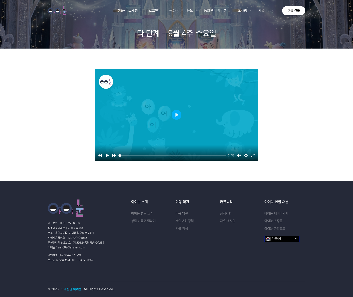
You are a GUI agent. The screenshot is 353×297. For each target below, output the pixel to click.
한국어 (275, 238)
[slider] (172, 155)
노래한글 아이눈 (71, 289)
